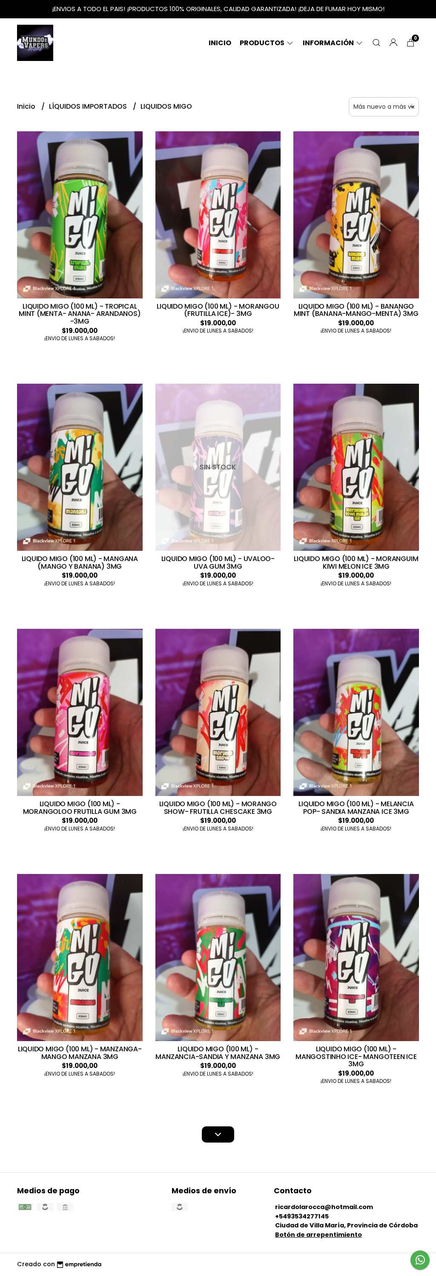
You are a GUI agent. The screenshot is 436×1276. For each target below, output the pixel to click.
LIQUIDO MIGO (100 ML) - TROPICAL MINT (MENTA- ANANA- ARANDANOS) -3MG (80, 313)
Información (329, 43)
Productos (263, 43)
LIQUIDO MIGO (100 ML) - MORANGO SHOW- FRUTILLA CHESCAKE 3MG (218, 807)
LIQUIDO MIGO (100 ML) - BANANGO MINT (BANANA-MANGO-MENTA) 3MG (356, 310)
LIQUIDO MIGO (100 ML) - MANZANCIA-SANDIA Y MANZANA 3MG (217, 1053)
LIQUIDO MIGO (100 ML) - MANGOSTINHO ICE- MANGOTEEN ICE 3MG (356, 1056)
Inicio (220, 43)
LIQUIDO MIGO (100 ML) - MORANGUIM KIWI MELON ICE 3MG (356, 562)
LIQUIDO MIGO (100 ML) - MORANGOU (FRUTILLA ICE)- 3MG (218, 310)
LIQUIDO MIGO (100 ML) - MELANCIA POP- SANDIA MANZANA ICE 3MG (355, 807)
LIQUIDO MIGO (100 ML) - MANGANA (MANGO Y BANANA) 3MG (80, 562)
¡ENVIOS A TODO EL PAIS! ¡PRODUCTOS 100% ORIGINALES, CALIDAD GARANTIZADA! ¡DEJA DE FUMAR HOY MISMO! (218, 8)
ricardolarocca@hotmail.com (324, 1207)
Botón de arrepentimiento (318, 1234)
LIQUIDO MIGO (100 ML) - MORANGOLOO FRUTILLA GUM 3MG (80, 807)
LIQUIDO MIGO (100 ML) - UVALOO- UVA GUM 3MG (218, 562)
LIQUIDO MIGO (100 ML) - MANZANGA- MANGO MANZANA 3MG (80, 1053)
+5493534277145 (302, 1216)
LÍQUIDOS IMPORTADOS (89, 106)
